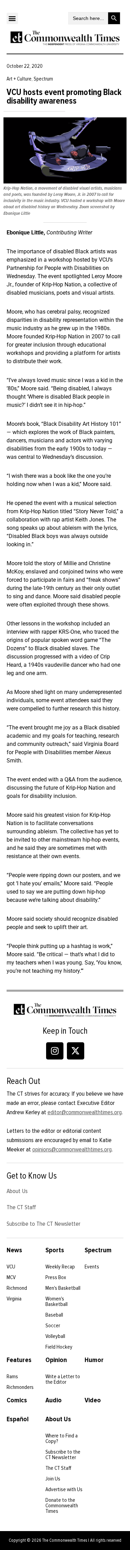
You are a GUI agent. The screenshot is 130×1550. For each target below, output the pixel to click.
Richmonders (20, 1387)
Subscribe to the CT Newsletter (62, 1454)
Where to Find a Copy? (61, 1438)
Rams (12, 1376)
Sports (54, 1250)
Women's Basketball (56, 1301)
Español (18, 1419)
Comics (17, 1400)
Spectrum (98, 1250)
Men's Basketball (62, 1288)
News (14, 1250)
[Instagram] (54, 1050)
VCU (11, 1266)
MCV (11, 1277)
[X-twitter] (75, 1050)
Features (19, 1360)
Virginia (14, 1298)
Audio (53, 1400)
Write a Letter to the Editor (62, 1379)
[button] (12, 18)
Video (93, 1400)
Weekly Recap (60, 1266)
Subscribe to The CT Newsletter (43, 1223)
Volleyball (55, 1336)
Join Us (52, 1478)
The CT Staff (21, 1207)
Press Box (55, 1277)
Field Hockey (58, 1346)
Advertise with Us (64, 1489)
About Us (17, 1191)
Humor (94, 1360)
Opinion (56, 1360)
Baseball (54, 1314)
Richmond (17, 1288)
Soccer (52, 1325)
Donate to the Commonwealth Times (61, 1506)
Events (92, 1266)
